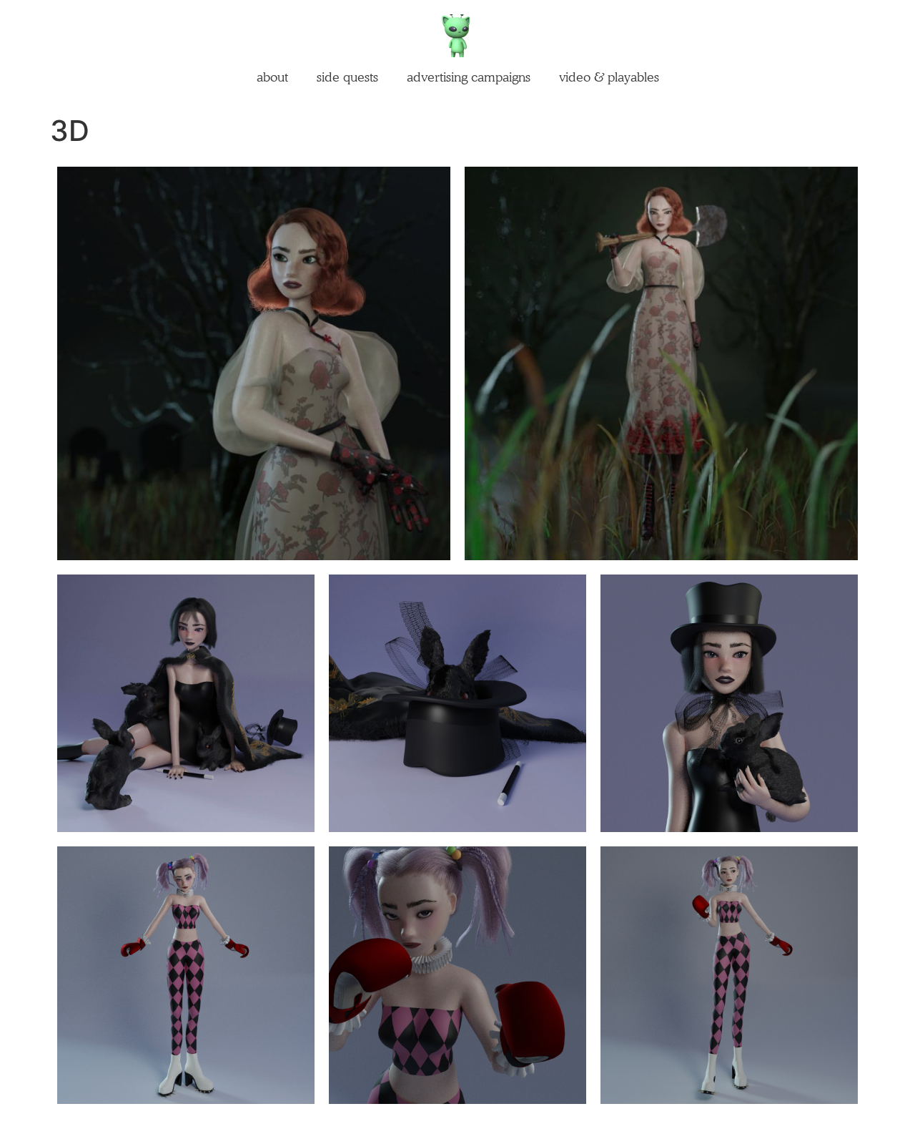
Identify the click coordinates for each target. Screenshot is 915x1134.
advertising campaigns (468, 76)
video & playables (609, 76)
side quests (347, 76)
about (272, 76)
